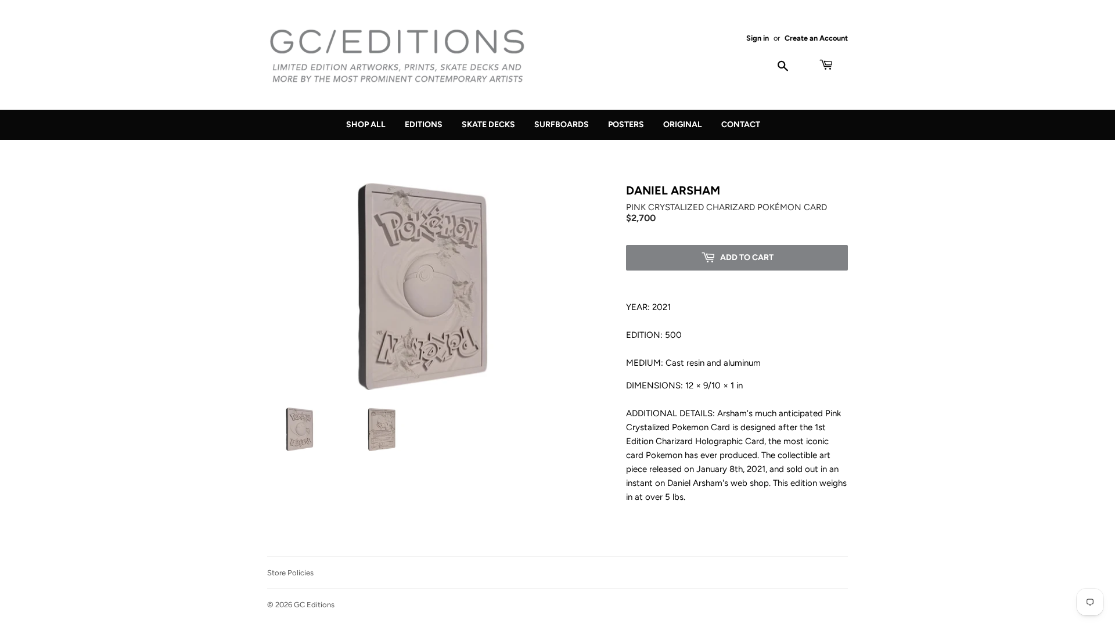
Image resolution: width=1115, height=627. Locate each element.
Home (277, 154)
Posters (626, 124)
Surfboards (561, 124)
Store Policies (290, 572)
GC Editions (314, 604)
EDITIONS (328, 154)
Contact (740, 124)
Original (682, 124)
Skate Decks (488, 124)
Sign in (757, 38)
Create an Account (816, 38)
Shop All (366, 124)
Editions (424, 124)
